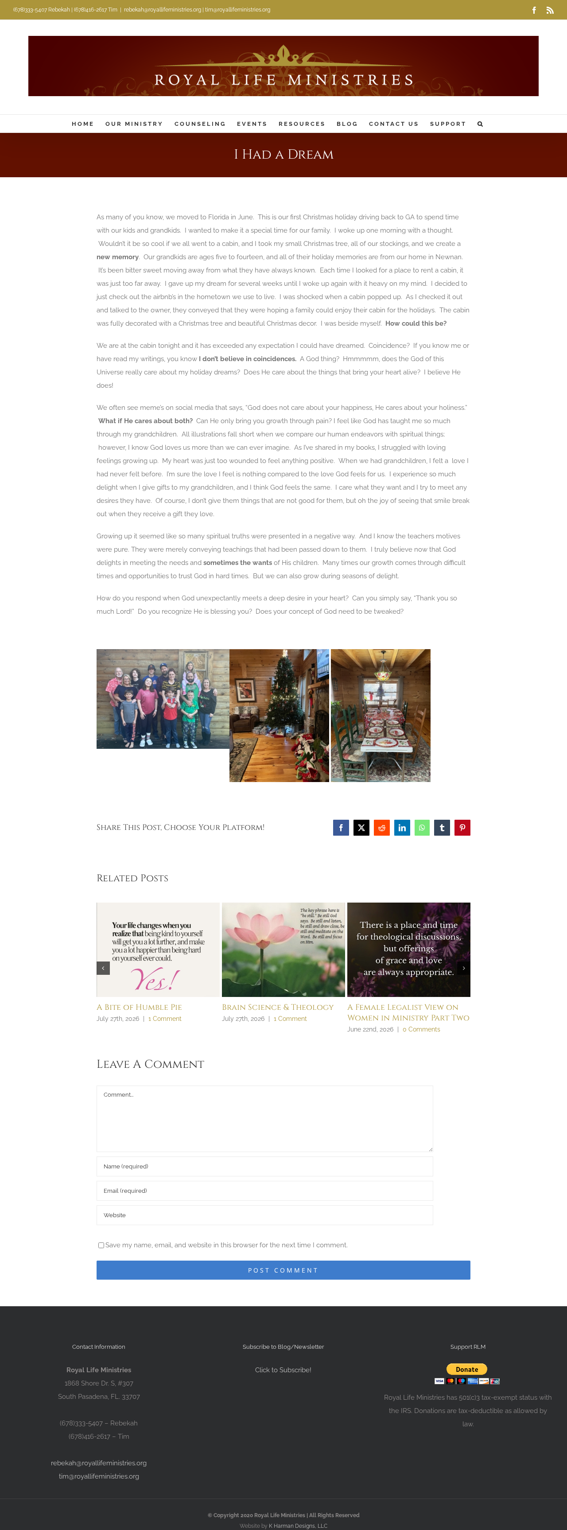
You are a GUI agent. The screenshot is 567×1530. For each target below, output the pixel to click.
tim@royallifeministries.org (99, 1476)
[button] (481, 123)
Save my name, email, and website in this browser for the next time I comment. (226, 1245)
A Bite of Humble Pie (139, 1007)
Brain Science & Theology (278, 1007)
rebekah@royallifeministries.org (99, 1463)
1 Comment (165, 1018)
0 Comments (421, 1029)
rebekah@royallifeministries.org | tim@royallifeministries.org (197, 10)
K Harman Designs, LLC (298, 1526)
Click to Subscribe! (283, 1370)
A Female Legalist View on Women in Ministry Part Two (408, 1013)
